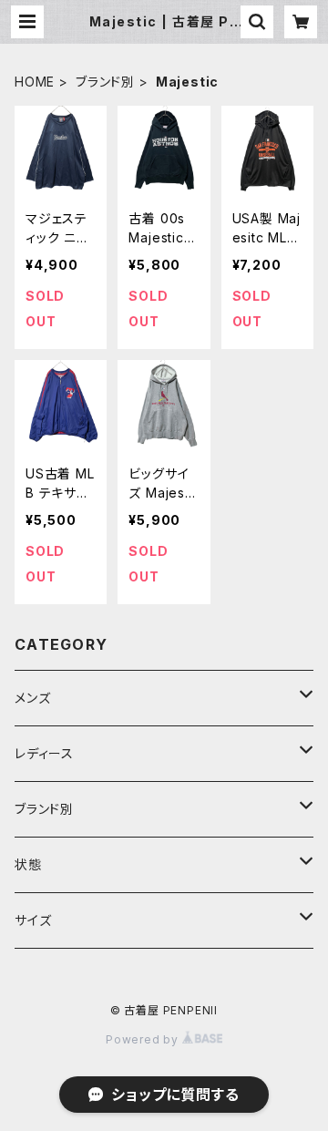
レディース (44, 753)
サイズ (33, 920)
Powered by (144, 1039)
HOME (35, 81)
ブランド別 (105, 81)
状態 (28, 864)
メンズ (32, 697)
